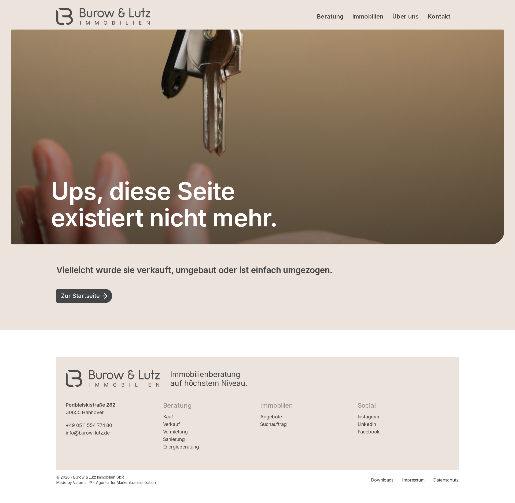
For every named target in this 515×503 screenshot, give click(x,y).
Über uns (405, 16)
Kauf (168, 416)
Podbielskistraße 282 (90, 405)
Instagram (368, 416)
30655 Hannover (85, 412)
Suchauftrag (273, 424)
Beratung (330, 16)
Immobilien (368, 16)
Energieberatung (181, 447)
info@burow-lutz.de (88, 433)
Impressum (413, 480)
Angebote (271, 416)
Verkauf (171, 424)
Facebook (369, 432)
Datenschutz (446, 480)
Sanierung (174, 439)
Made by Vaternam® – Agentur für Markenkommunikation (106, 482)
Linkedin (367, 424)
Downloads (382, 480)
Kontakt (439, 16)
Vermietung (175, 432)
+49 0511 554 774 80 (89, 425)
